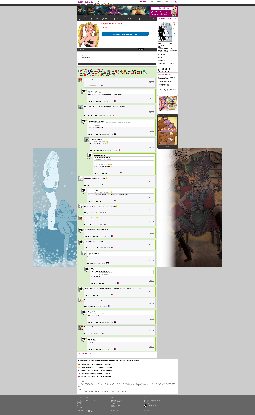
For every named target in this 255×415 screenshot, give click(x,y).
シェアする (96, 19)
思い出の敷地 (134, 385)
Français (84, 71)
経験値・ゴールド (115, 405)
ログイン (151, 1)
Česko (96, 75)
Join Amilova (143, 1)
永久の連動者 (142, 385)
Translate (151, 82)
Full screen (108, 19)
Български (102, 71)
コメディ (111, 391)
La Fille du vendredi (100, 16)
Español (120, 71)
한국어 (113, 75)
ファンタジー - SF (103, 391)
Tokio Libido (128, 383)
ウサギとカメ (103, 385)
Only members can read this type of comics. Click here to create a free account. (125, 33)
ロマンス (117, 391)
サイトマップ (114, 411)
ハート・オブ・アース (147, 383)
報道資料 (79, 403)
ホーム (79, 16)
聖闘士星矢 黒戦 (86, 385)
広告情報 (79, 407)
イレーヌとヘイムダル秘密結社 (155, 385)
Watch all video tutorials (164, 94)
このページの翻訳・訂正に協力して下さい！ (167, 90)
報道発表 (79, 402)
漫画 (92, 16)
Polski (135, 73)
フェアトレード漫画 (149, 403)
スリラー (123, 391)
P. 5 (113, 16)
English (93, 71)
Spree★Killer (161, 383)
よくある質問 (114, 403)
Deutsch (139, 71)
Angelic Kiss (95, 385)
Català (127, 73)
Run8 (155, 383)
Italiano (112, 71)
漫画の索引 (86, 16)
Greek (92, 73)
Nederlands (110, 73)
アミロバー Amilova (83, 383)
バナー (79, 405)
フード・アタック (112, 385)
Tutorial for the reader (116, 400)
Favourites (84, 19)
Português (130, 71)
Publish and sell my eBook (151, 402)
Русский (100, 73)
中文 (142, 73)
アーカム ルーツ (136, 383)
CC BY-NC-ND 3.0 (152, 405)
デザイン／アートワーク (91, 391)
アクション (81, 391)
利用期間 (113, 407)
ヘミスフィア (93, 383)
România (105, 75)
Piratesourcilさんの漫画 (124, 385)
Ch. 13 (108, 16)
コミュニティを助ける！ (117, 401)
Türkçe (89, 75)
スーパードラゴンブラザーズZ (106, 383)
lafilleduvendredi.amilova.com (166, 63)
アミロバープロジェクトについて (86, 400)
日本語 (120, 73)
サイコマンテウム (119, 383)
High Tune (167, 385)
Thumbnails (120, 19)
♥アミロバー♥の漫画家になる (152, 400)
